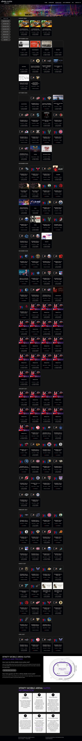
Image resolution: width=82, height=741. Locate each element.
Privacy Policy (28, 738)
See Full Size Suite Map (62, 681)
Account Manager (38, 727)
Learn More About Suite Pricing (9, 670)
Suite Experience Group (60, 737)
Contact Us (78, 2)
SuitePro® (51, 737)
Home (46, 2)
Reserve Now (58, 2)
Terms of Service (21, 738)
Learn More (51, 2)
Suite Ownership (66, 2)
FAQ (73, 2)
